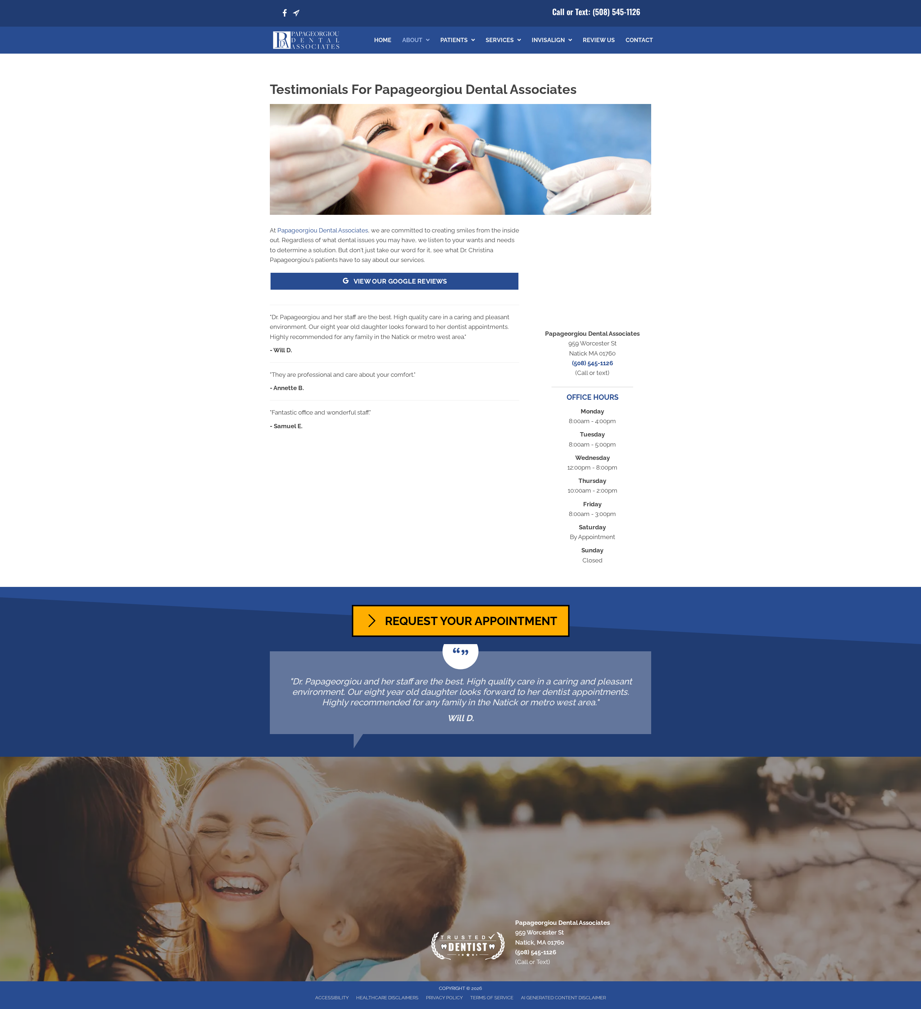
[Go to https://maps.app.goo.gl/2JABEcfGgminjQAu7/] (296, 14)
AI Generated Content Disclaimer (563, 997)
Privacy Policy (444, 997)
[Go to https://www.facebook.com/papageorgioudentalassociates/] (285, 14)
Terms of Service (491, 997)
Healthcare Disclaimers (387, 997)
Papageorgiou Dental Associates (322, 230)
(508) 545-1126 (616, 11)
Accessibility (332, 997)
